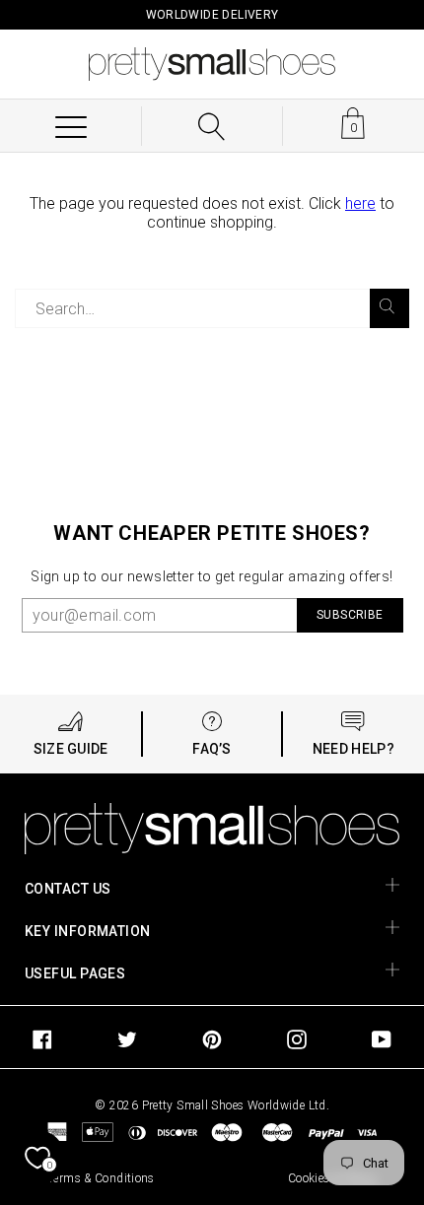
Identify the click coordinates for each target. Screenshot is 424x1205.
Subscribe (350, 615)
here (360, 203)
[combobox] (212, 308)
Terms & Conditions (101, 1178)
